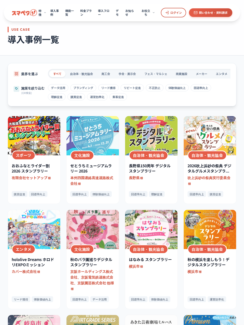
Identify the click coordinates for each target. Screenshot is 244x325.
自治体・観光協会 (81, 74)
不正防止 (154, 88)
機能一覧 (69, 12)
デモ (117, 12)
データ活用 (58, 88)
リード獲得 (108, 88)
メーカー (201, 74)
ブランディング (83, 88)
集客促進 (118, 97)
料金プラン (86, 12)
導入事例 (54, 12)
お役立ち (146, 12)
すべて (57, 74)
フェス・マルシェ (155, 74)
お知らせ (129, 12)
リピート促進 (132, 88)
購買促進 (76, 97)
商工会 (106, 74)
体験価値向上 (177, 88)
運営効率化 (97, 97)
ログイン (176, 12)
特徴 (40, 12)
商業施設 (181, 74)
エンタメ (221, 74)
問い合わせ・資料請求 (213, 12)
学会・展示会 (127, 74)
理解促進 (56, 97)
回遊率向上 (201, 88)
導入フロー (103, 12)
